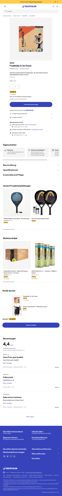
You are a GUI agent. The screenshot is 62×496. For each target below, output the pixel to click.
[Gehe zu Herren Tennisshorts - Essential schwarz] (17, 310)
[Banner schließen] (58, 2)
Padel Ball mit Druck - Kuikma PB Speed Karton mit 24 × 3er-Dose (16, 272)
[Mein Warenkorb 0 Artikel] (57, 6)
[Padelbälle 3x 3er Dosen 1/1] (31, 39)
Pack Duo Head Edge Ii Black (40, 218)
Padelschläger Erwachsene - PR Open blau (16, 218)
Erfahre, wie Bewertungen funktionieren (13, 350)
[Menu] (5, 6)
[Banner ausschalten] (55, 2)
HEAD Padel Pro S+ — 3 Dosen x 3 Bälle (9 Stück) (44, 272)
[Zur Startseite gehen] (29, 6)
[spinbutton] (15, 86)
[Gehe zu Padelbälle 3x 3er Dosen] (17, 300)
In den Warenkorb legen (31, 104)
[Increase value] (19, 86)
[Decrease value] (11, 86)
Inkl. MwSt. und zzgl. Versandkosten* (18, 98)
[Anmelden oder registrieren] (53, 6)
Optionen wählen (31, 325)
